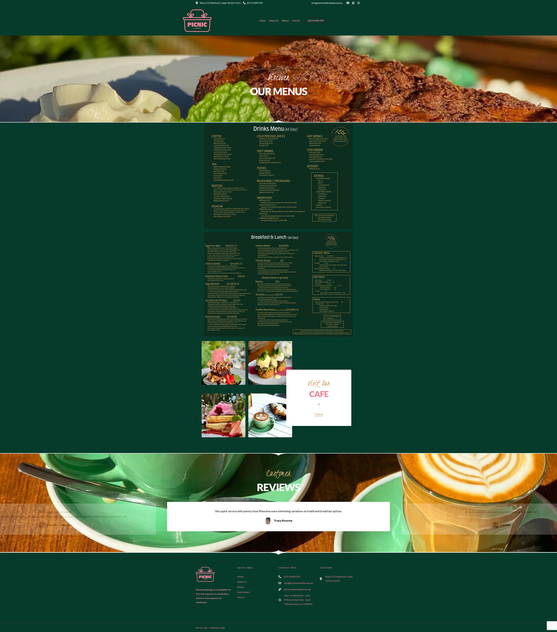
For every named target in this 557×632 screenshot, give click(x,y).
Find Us (296, 20)
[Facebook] (347, 3)
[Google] (353, 3)
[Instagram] (358, 3)
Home (263, 20)
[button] (315, 21)
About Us (273, 20)
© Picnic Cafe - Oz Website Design (210, 628)
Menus (285, 20)
